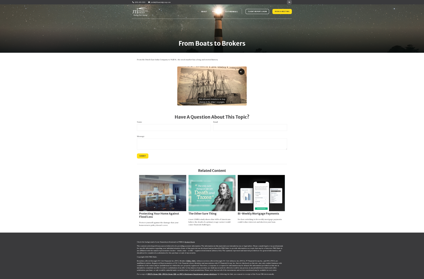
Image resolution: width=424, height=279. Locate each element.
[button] (204, 11)
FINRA (188, 261)
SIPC (194, 261)
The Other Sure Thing (202, 213)
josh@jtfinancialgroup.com (160, 2)
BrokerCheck (190, 242)
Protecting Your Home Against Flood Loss (159, 215)
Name (139, 122)
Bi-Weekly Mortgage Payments (258, 213)
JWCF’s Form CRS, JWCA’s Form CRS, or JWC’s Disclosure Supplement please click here (182, 274)
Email (215, 122)
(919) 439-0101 (140, 2)
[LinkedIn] (289, 2)
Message (140, 136)
